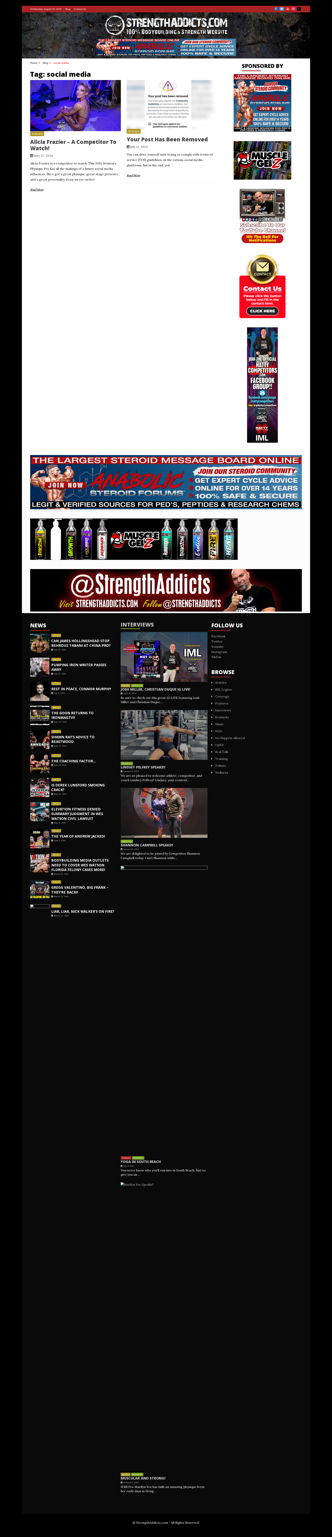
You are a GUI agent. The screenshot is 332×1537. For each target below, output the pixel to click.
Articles (37, 134)
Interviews (137, 624)
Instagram (293, 9)
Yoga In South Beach (141, 1161)
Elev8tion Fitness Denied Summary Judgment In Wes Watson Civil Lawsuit (77, 814)
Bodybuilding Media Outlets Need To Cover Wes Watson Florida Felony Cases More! (80, 865)
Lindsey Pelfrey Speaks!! (143, 767)
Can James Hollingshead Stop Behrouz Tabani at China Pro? (81, 643)
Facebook (276, 9)
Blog (68, 9)
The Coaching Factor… (73, 761)
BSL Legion (223, 689)
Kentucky (222, 717)
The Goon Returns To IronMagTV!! (72, 715)
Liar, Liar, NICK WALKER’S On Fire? (82, 911)
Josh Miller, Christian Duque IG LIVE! (155, 689)
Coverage (222, 696)
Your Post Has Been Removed (167, 139)
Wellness (221, 772)
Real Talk (221, 752)
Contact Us (80, 9)
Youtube (288, 9)
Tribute (220, 766)
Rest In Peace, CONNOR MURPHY (81, 689)
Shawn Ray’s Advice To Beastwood (73, 739)
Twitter (282, 9)
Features (126, 1158)
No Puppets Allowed (230, 738)
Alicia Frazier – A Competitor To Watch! (73, 145)
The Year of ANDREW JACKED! (78, 836)
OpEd (219, 745)
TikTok (299, 9)
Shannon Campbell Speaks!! (147, 845)
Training (221, 759)
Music (219, 724)
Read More (36, 190)
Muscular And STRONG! (143, 1478)
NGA (218, 731)
